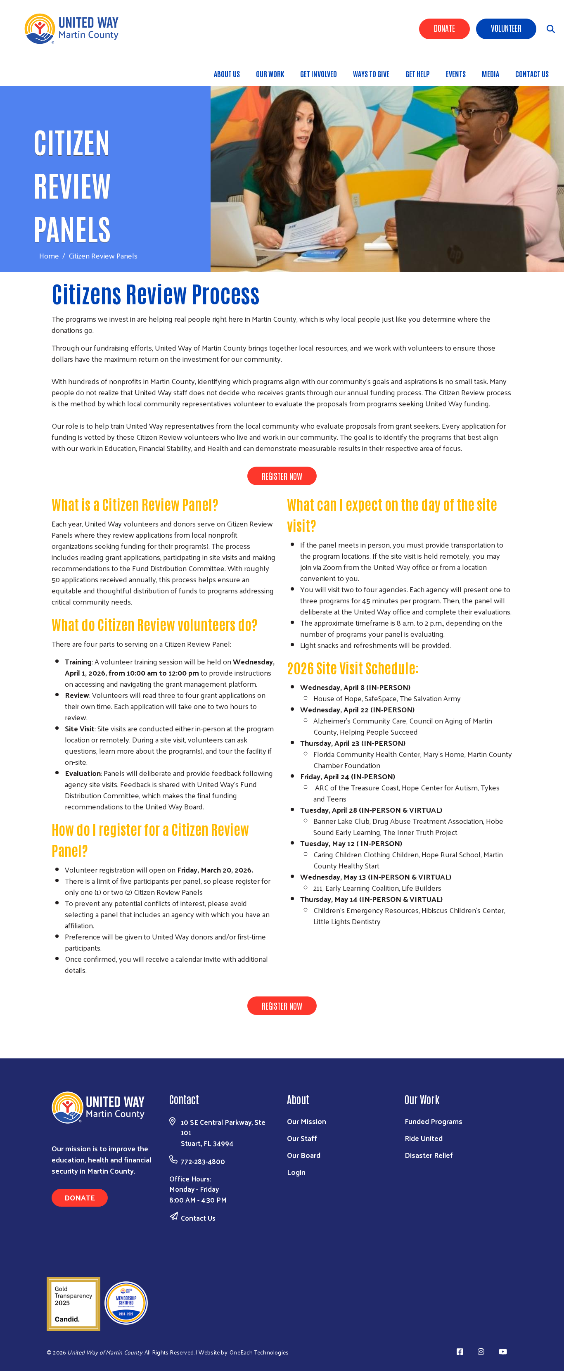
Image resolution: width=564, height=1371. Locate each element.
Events (456, 73)
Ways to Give (371, 73)
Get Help (417, 73)
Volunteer (506, 27)
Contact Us (532, 73)
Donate (444, 27)
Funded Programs (433, 1121)
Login (296, 1171)
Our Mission (306, 1121)
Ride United (424, 1137)
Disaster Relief (429, 1154)
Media (490, 73)
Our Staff (302, 1137)
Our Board (303, 1154)
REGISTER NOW (282, 475)
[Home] (74, 28)
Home (49, 255)
